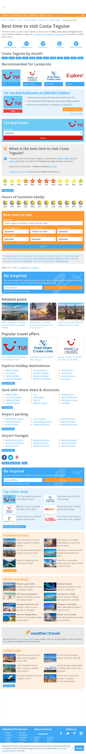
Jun (39, 58)
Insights (42, 15)
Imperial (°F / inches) (29, 267)
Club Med (65, 403)
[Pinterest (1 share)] (17, 458)
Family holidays (12, 376)
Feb (11, 58)
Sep (60, 58)
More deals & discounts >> (14, 526)
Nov (73, 58)
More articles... (9, 570)
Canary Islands (30, 20)
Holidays (37, 737)
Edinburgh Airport (41, 424)
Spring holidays (40, 370)
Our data (22, 732)
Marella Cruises (40, 403)
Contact (9, 735)
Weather (6, 15)
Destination (8, 129)
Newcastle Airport (69, 424)
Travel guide (59, 47)
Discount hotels (12, 403)
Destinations (16, 15)
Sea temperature (64, 228)
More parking (8, 429)
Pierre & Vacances (69, 397)
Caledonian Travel (69, 400)
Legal (8, 740)
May (32, 58)
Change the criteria (17, 171)
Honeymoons (67, 370)
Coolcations (66, 373)
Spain (19, 20)
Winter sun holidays (42, 378)
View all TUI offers (76, 114)
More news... (9, 686)
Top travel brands (13, 397)
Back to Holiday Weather (11, 463)
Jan (5, 58)
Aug (53, 58)
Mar (18, 58)
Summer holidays (41, 373)
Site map (9, 742)
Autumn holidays (40, 376)
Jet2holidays (38, 397)
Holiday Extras (67, 394)
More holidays (8, 383)
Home (4, 20)
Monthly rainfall (9, 235)
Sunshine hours (36, 228)
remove (52, 166)
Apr (25, 58)
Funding (22, 740)
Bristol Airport (12, 424)
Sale (13, 111)
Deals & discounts (76, 47)
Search (50, 15)
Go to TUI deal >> (73, 109)
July (71, 158)
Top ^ (25, 463)
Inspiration (33, 15)
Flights (36, 739)
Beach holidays (12, 370)
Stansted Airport (13, 421)
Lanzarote (43, 20)
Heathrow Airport (41, 445)
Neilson (36, 400)
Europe (12, 20)
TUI (34, 394)
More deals (7, 407)
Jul (46, 58)
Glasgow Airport (68, 421)
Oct (66, 58)
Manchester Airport (14, 418)
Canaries (50, 737)
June (66, 158)
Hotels (36, 742)
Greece (49, 739)
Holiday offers (11, 394)
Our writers (23, 735)
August (12, 161)
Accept (79, 748)
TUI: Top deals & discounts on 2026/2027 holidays (36, 93)
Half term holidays (13, 378)
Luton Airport (39, 418)
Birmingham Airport (42, 421)
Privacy (8, 737)
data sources (62, 261)
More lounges (8, 450)
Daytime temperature (11, 228)
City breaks (10, 373)
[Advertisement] (46, 7)
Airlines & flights (12, 400)
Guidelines (23, 737)
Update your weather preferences (49, 34)
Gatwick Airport (68, 418)
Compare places (68, 376)
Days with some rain (38, 235)
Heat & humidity (63, 235)
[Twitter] (10, 458)
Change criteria (8, 190)
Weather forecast (26, 47)
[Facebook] (4, 458)
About (8, 732)
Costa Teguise (55, 20)
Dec (80, 58)
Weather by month (10, 47)
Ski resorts (66, 378)
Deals (25, 15)
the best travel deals (24, 639)
